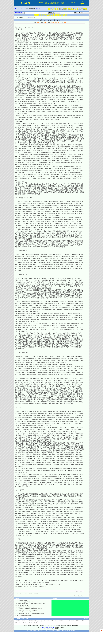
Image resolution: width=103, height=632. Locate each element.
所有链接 (86, 618)
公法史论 (57, 3)
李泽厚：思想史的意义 (79, 596)
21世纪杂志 (83, 621)
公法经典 (52, 2)
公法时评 (62, 3)
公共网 (66, 621)
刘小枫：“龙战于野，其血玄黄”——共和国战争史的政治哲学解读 (29, 613)
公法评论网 (17, 621)
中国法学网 (60, 621)
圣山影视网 (71, 621)
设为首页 (82, 3)
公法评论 (47, 2)
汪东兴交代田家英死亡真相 (21, 600)
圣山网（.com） (37, 622)
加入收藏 (82, 1)
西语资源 (52, 3)
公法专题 (57, 2)
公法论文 (68, 2)
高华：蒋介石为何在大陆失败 (21, 605)
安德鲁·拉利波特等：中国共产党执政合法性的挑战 (26, 610)
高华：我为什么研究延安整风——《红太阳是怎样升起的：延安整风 (30, 603)
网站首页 (41, 2)
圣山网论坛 (24, 621)
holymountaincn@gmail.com (48, 627)
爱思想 (77, 621)
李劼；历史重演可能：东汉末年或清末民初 (24, 607)
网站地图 (82, 4)
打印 (76, 591)
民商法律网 (53, 621)
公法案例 (62, 2)
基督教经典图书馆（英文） (35, 621)
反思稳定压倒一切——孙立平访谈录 (23, 612)
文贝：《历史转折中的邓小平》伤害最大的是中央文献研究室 (28, 608)
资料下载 (47, 3)
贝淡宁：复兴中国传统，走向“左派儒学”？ (30, 586)
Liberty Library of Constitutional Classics (23, 622)
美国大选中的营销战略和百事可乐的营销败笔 (28, 594)
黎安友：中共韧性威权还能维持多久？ (23, 615)
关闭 (81, 591)
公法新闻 (68, 3)
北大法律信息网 (45, 621)
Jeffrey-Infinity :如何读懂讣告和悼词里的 (24, 602)
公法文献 (73, 2)
